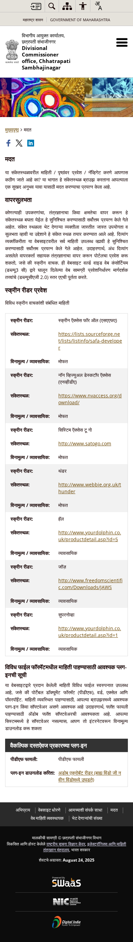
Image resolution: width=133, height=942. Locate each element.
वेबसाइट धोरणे (49, 810)
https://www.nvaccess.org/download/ (90, 399)
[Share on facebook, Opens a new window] (9, 143)
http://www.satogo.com (84, 443)
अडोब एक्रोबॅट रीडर (89, 776)
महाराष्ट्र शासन (33, 19)
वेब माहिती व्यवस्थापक (47, 818)
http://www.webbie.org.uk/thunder (89, 488)
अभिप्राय (23, 810)
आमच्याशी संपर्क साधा (85, 810)
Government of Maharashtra (80, 19)
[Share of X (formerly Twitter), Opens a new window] (20, 143)
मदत (114, 810)
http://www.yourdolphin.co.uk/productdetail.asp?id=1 (89, 631)
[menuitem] (52, 6)
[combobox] (98, 6)
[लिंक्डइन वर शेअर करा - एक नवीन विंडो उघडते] (31, 143)
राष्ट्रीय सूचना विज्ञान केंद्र (65, 843)
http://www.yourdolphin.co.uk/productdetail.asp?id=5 (89, 536)
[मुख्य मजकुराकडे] (36, 6)
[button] (122, 42)
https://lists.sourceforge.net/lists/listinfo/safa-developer (90, 341)
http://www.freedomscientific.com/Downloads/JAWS (90, 583)
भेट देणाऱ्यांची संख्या (87, 818)
